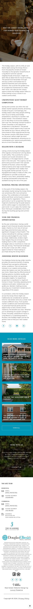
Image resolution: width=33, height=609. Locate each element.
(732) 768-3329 (9, 510)
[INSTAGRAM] (16, 579)
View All (16, 428)
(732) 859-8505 (9, 497)
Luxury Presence (16, 590)
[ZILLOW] (20, 579)
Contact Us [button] (16, 467)
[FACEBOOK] (12, 579)
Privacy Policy (24, 598)
